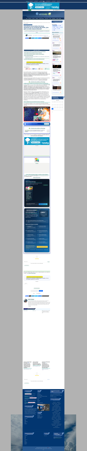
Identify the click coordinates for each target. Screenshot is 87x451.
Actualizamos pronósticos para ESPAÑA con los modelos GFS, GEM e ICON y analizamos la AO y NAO (37, 57)
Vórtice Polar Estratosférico (56, 427)
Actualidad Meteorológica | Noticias (29, 22)
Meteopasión (38, 400)
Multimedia (53, 18)
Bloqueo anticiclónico (57, 404)
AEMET (25, 420)
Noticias (33, 18)
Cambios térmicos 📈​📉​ (41, 1)
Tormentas (56, 426)
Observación (46, 18)
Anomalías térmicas (54, 403)
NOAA (25, 422)
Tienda (38, 399)
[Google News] (38, 293)
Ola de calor (59, 418)
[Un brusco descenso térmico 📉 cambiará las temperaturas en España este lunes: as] (46, 335)
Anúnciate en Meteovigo (40, 402)
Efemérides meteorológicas (58, 410)
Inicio (26, 18)
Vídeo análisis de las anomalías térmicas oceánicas (33, 52)
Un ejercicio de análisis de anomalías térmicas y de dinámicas (35, 51)
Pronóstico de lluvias (58, 419)
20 (57, 107)
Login (49, 261)
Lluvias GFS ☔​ (58, 1)
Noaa (25, 438)
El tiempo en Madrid (56, 411)
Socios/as (38, 401)
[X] (28, 306)
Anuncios (37, 163)
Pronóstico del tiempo (56, 420)
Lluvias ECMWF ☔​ (36, 1)
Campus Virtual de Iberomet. (58, 438)
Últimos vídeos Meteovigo (28, 55)
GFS (53, 413)
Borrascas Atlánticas (56, 405)
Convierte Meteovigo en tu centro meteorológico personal (34, 58)
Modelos (37, 18)
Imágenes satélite (41, 18)
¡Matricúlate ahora (36, 177)
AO (53, 404)
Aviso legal (41, 448)
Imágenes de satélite (57, 413)
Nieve (56, 418)
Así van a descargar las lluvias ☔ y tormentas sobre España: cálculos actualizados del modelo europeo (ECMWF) (28, 364)
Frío (59, 412)
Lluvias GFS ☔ (31, 1)
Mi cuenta (38, 398)
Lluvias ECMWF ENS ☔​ (48, 1)
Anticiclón (59, 403)
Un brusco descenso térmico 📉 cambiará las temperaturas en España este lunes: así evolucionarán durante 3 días (46, 364)
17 (52, 107)
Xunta (25, 419)
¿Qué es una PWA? (39, 397)
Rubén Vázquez (30, 35)
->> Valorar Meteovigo (31, 273)
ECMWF (53, 410)
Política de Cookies (50, 448)
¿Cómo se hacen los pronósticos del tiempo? (42, 396)
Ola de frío (53, 419)
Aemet (25, 437)
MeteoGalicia (26, 418)
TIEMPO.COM (26, 421)
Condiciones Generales (45, 448)
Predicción (29, 18)
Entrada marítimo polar (55, 412)
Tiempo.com (26, 439)
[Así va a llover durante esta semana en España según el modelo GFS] (37, 335)
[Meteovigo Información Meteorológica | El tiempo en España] (43, 13)
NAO (53, 418)
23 (62, 107)
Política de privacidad (37, 448)
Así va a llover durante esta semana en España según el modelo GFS (37, 363)
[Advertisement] (37, 44)
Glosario (57, 18)
